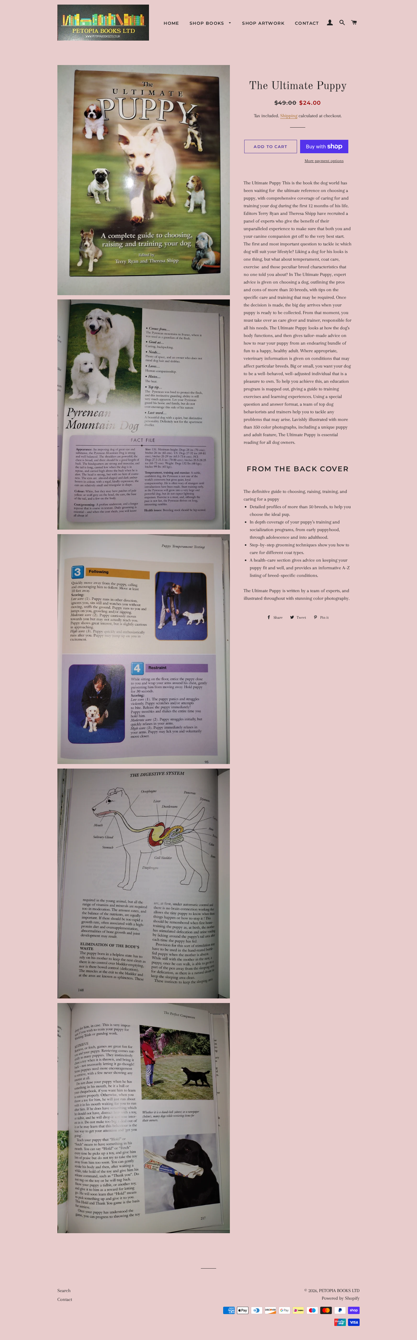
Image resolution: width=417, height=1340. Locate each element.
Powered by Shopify (341, 1298)
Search (64, 1290)
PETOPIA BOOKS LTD (339, 1290)
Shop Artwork (263, 23)
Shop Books (208, 23)
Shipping (288, 115)
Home (171, 23)
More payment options (324, 160)
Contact (307, 23)
